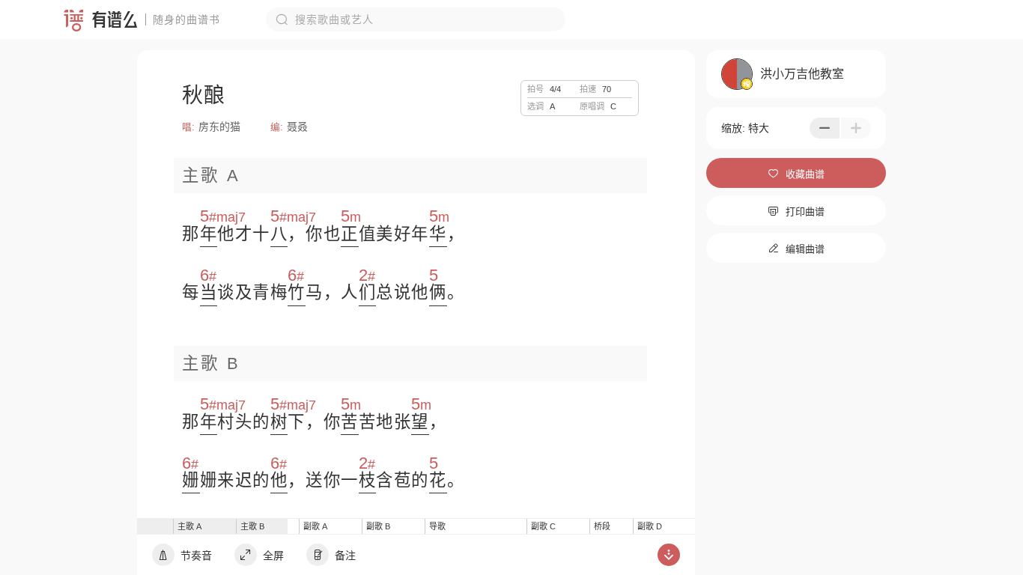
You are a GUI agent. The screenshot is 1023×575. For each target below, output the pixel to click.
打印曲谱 (796, 211)
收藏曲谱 (796, 174)
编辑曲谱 (796, 249)
